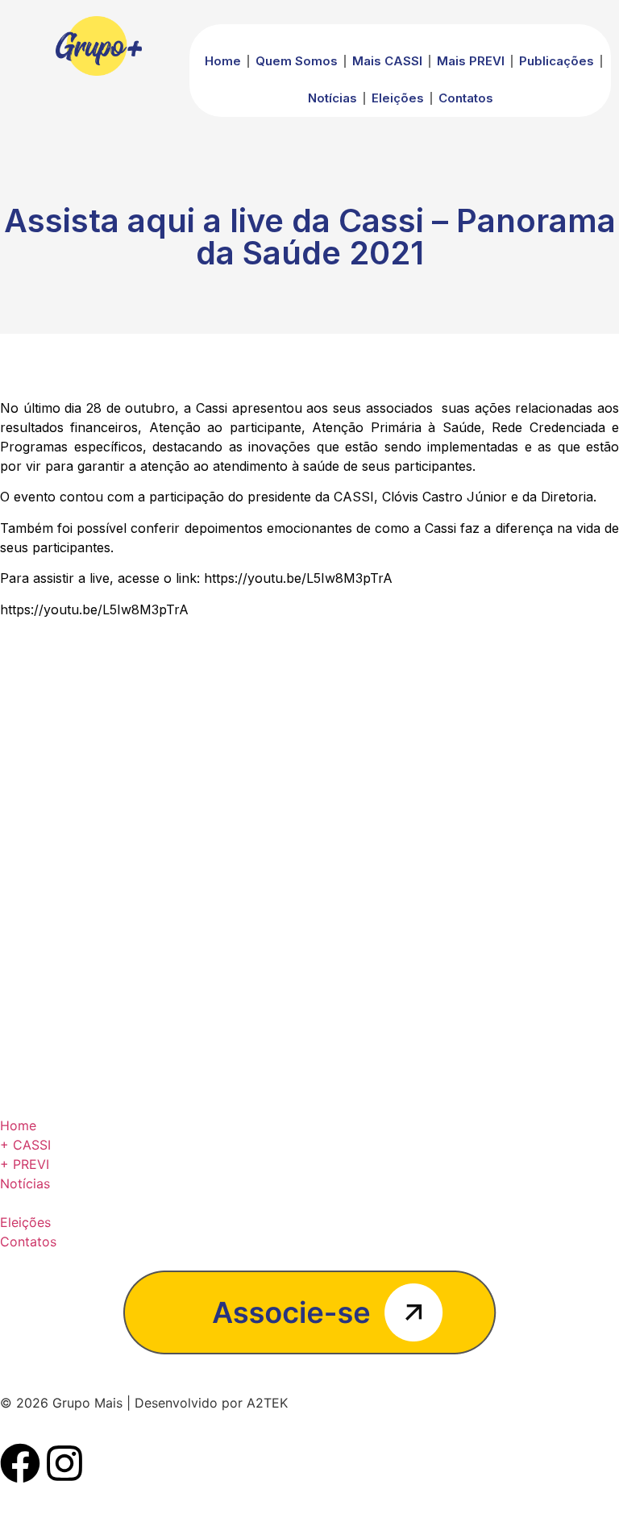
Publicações (556, 61)
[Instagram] (64, 1463)
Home (223, 61)
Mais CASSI (387, 61)
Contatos (465, 98)
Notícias (332, 98)
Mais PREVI (471, 61)
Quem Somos (296, 61)
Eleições (398, 98)
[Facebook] (20, 1463)
